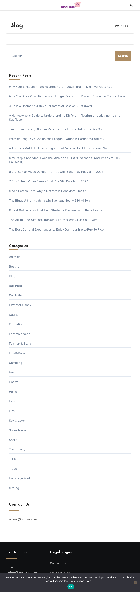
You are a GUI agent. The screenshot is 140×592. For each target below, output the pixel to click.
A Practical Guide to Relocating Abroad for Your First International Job (58, 148)
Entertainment (19, 334)
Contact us (58, 563)
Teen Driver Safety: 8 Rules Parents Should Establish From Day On (55, 129)
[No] (135, 582)
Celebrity (15, 295)
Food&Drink (17, 353)
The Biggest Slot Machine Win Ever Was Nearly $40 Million (49, 200)
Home (13, 391)
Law (12, 401)
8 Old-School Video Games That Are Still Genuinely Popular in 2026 (56, 171)
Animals (14, 257)
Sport (13, 440)
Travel (13, 468)
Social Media (17, 430)
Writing (14, 488)
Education (16, 324)
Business (15, 286)
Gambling (15, 363)
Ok (71, 586)
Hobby (13, 382)
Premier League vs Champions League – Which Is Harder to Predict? (56, 139)
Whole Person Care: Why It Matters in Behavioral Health (47, 191)
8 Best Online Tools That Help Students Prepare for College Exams (55, 210)
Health (13, 372)
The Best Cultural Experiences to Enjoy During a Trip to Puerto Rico (56, 229)
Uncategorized (19, 478)
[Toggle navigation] (9, 5)
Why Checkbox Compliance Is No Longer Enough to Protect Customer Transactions (67, 96)
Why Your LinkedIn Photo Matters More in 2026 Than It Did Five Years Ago (61, 86)
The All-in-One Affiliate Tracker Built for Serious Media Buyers (53, 220)
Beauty (14, 266)
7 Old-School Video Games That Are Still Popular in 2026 (48, 181)
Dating (14, 314)
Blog (12, 276)
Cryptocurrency (20, 305)
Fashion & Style (20, 343)
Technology (17, 449)
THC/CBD (16, 459)
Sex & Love (17, 420)
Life (12, 411)
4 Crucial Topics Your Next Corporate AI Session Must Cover (50, 106)
